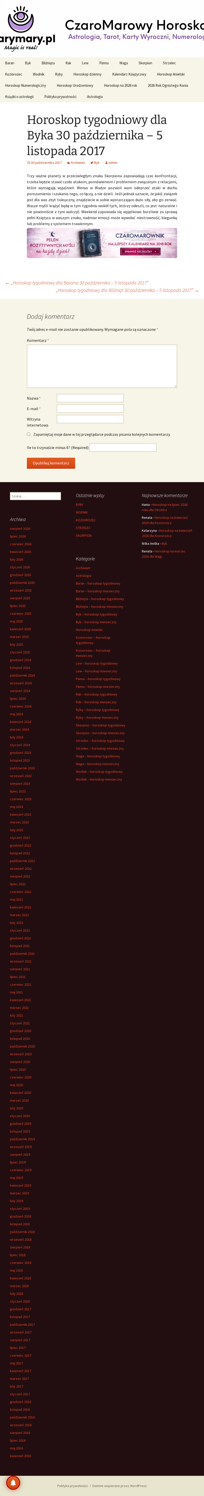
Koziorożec (13, 74)
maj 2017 (16, 1363)
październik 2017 (22, 1324)
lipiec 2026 (18, 536)
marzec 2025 (19, 636)
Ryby (59, 74)
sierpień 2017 (20, 1340)
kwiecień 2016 (20, 1456)
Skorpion (145, 63)
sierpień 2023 (20, 783)
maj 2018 (16, 1270)
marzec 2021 (19, 1007)
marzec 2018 (19, 1286)
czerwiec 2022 (20, 891)
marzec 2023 (19, 822)
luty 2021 (16, 1015)
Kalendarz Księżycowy (129, 74)
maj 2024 (16, 714)
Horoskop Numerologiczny (25, 85)
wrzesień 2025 (21, 590)
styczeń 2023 (20, 837)
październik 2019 (22, 1139)
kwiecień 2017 (20, 1371)
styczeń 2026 (20, 567)
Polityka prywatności (60, 96)
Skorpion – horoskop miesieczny (100, 733)
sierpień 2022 (20, 876)
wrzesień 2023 (21, 776)
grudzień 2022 (20, 845)
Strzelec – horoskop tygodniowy (100, 740)
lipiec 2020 (18, 1069)
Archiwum (78, 162)
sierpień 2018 (20, 1247)
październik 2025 (22, 582)
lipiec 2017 (18, 1347)
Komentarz (38, 340)
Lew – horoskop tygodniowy (97, 663)
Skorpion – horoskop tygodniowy (100, 725)
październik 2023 (22, 768)
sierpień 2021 (20, 969)
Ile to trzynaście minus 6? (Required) (58, 447)
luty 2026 (16, 559)
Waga (123, 63)
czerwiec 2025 (20, 613)
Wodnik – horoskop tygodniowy (99, 771)
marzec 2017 (19, 1378)
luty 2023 (16, 830)
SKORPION (84, 535)
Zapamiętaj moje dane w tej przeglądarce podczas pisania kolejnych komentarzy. (101, 434)
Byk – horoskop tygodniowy (96, 614)
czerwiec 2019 (20, 1170)
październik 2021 (22, 953)
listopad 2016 (20, 1409)
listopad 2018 (20, 1224)
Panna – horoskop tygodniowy (98, 679)
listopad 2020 (20, 1038)
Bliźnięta (48, 63)
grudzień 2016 (20, 1402)
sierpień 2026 (20, 528)
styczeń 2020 (20, 1116)
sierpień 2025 (20, 598)
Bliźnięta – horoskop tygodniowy (100, 599)
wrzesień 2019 (21, 1146)
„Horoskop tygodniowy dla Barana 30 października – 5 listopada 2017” (76, 282)
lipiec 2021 (18, 976)
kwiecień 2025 (20, 629)
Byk (28, 63)
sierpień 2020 (20, 1061)
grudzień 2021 (20, 938)
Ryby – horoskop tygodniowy (97, 709)
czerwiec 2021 (20, 984)
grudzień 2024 (20, 660)
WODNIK (82, 512)
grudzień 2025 (20, 575)
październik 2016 (22, 1417)
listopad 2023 (20, 760)
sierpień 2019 (20, 1154)
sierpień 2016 (20, 1432)
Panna (104, 63)
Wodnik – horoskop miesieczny (99, 779)
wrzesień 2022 (21, 868)
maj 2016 (16, 1448)
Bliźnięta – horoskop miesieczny (99, 606)
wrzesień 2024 (21, 683)
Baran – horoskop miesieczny (98, 591)
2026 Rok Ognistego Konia (168, 85)
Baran (9, 63)
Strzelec (169, 63)
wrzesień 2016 (21, 1425)
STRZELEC (83, 528)
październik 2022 (22, 861)
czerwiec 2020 (20, 1077)
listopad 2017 (20, 1317)
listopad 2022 (20, 853)
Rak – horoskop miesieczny (96, 702)
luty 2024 (16, 737)
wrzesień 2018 (21, 1239)
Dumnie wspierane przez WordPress (120, 1486)
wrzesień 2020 (21, 1054)
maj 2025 (16, 621)
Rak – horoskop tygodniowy (96, 694)
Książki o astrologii (19, 96)
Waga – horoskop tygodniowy (98, 756)
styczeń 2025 (20, 652)
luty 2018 (16, 1293)
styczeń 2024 (20, 745)
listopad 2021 (20, 946)
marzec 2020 (19, 1100)
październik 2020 (22, 1046)
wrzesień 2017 (21, 1332)
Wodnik (38, 74)
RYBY (79, 504)
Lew (85, 63)
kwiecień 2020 (20, 1092)
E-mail (34, 408)
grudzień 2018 (20, 1216)
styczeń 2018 (20, 1301)
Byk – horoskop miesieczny (96, 622)
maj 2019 (16, 1177)
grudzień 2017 (20, 1309)
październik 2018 (22, 1232)
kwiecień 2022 (20, 907)
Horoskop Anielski (171, 74)
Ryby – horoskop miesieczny (97, 717)
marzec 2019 (19, 1193)
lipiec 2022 (18, 884)
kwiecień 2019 (20, 1185)
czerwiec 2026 (20, 544)
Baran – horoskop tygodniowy (98, 583)
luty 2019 (16, 1201)
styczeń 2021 (20, 1023)
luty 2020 (16, 1108)
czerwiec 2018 (20, 1262)
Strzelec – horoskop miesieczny (100, 748)
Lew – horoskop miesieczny (96, 671)
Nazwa (34, 398)
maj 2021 (16, 992)
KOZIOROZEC (86, 520)
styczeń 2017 (20, 1394)
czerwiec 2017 (20, 1355)
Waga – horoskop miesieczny (97, 764)
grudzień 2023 (20, 752)
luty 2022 (16, 922)
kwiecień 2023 (20, 814)
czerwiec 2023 (20, 799)
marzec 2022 (19, 915)
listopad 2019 (20, 1131)
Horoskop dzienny (87, 74)
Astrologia (95, 96)
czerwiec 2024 (20, 706)
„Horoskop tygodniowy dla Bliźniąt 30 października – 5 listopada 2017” (127, 290)
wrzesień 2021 (21, 961)
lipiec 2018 (18, 1255)
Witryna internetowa (37, 422)
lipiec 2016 (18, 1440)
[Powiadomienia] (13, 1483)
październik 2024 (22, 675)
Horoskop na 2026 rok (120, 85)
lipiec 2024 (18, 698)
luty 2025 (16, 644)
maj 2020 (16, 1085)
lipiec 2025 (18, 606)
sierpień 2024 (20, 691)
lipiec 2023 (18, 791)
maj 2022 (16, 899)
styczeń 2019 (20, 1208)
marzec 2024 (19, 729)
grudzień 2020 (20, 1031)
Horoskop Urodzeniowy (75, 85)
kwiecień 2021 (20, 1000)
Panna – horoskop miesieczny (98, 686)
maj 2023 (16, 806)
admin (112, 162)
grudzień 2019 (20, 1123)
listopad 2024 (20, 667)
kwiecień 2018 (20, 1278)
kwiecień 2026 (20, 551)
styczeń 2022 (20, 930)
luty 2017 (16, 1386)
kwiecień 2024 (20, 721)
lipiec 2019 (18, 1162)
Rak (68, 63)
